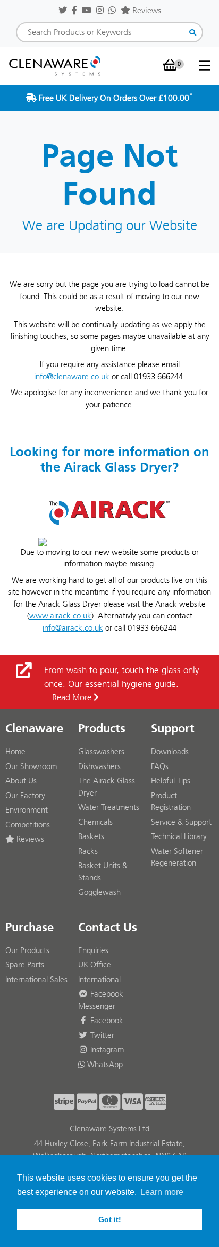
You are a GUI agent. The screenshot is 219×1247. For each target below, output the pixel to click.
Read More (73, 697)
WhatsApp (104, 1064)
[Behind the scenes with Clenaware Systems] (100, 10)
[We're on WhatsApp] (112, 10)
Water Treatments (108, 807)
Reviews (145, 10)
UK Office (94, 965)
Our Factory (25, 795)
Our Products (27, 950)
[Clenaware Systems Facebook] (74, 10)
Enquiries (93, 950)
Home (15, 751)
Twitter (101, 1035)
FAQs (160, 766)
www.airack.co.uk (60, 616)
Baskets (91, 836)
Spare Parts (24, 965)
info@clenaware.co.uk (72, 376)
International (99, 979)
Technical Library (179, 836)
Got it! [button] (109, 1219)
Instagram (106, 1049)
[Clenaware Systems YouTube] (86, 10)
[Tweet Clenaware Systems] (62, 10)
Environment (26, 810)
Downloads (170, 751)
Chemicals (95, 822)
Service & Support (181, 822)
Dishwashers (99, 766)
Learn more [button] (161, 1192)
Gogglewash (99, 892)
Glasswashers (101, 751)
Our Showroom (31, 766)
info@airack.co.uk (73, 628)
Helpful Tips (170, 781)
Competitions (27, 825)
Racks (88, 851)
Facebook (105, 1020)
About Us (21, 781)
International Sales (36, 979)
